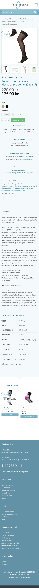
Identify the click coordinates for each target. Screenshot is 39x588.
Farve (3, 102)
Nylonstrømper (28, 188)
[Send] (35, 12)
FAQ (3, 519)
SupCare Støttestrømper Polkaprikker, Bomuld (9, 409)
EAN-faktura (6, 488)
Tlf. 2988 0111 (12, 466)
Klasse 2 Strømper (8, 535)
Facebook (5, 562)
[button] (3, 4)
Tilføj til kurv (18, 120)
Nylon (9, 188)
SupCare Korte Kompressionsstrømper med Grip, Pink (29, 409)
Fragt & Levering (7, 485)
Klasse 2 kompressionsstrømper (17, 184)
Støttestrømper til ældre (10, 546)
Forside (4, 19)
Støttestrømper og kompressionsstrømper (13, 190)
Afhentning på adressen (10, 514)
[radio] (3, 106)
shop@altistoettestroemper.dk (22, 173)
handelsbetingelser (26, 159)
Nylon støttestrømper (17, 188)
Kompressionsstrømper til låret (10, 186)
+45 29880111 (22, 170)
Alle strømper (13, 19)
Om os (4, 498)
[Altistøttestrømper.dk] (20, 4)
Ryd (36, 101)
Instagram (5, 564)
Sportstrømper (7, 540)
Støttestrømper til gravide (10, 543)
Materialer (4, 188)
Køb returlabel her (8, 511)
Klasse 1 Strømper (8, 533)
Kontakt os (5, 517)
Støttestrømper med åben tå (11, 548)
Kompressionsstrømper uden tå (28, 186)
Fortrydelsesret (7, 493)
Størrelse (5, 110)
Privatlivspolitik (7, 495)
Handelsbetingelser (8, 490)
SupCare (11, 193)
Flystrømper (6, 538)
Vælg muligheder (10, 414)
